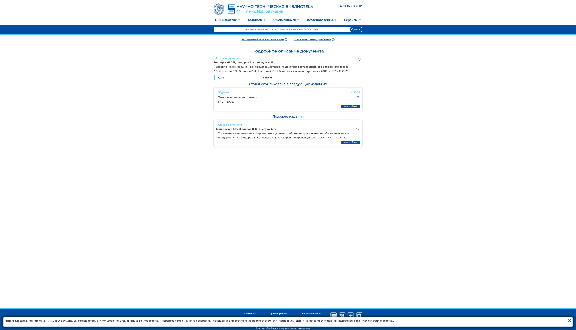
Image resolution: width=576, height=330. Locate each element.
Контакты (250, 313)
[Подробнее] (286, 39)
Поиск (357, 29)
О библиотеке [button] (226, 20)
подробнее (350, 106)
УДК (220, 77)
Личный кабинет (352, 6)
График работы (279, 313)
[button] (569, 320)
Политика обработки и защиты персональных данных (282, 328)
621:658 (267, 77)
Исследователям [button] (320, 20)
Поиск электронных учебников (312, 39)
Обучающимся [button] (284, 20)
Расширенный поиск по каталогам (263, 39)
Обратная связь (311, 313)
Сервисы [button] (350, 20)
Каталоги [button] (255, 20)
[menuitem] (228, 20)
